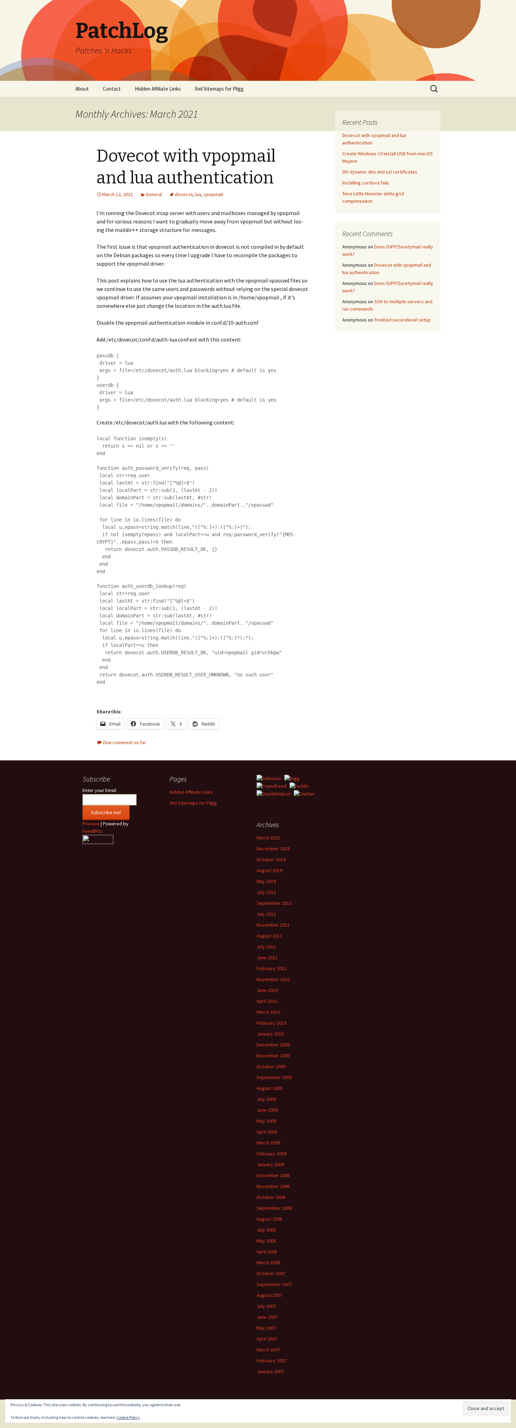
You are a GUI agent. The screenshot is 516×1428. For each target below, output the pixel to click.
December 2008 (273, 1175)
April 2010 (267, 1001)
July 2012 (266, 914)
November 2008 (273, 1186)
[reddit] (299, 786)
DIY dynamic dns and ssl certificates (379, 172)
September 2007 (274, 1284)
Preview (91, 823)
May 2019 (266, 881)
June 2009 (267, 1110)
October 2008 (271, 1197)
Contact (112, 88)
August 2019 (269, 870)
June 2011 (267, 957)
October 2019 (271, 859)
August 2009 (269, 1088)
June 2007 (267, 1317)
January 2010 (270, 1034)
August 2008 (269, 1219)
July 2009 (266, 1099)
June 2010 (267, 990)
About (82, 88)
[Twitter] (304, 793)
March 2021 (268, 838)
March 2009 (268, 1143)
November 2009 (273, 1055)
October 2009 (271, 1066)
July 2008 (266, 1230)
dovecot (184, 194)
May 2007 (266, 1328)
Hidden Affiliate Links (158, 88)
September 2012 (274, 903)
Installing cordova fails (365, 183)
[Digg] (291, 778)
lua (198, 194)
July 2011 (266, 946)
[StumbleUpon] (274, 793)
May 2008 (266, 1241)
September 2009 (274, 1077)
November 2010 (273, 979)
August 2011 (269, 936)
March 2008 (268, 1262)
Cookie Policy (128, 1417)
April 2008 (267, 1251)
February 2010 (271, 1023)
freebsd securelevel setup (402, 320)
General (154, 194)
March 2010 (268, 1012)
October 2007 (271, 1273)
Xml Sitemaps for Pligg (219, 88)
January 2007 (270, 1371)
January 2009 (270, 1164)
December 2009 (273, 1044)
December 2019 (273, 848)
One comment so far (124, 742)
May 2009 (266, 1121)
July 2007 (266, 1306)
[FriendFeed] (271, 786)
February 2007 (271, 1360)
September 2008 (274, 1208)
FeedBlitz (92, 831)
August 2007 (269, 1295)
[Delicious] (269, 778)
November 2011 (273, 925)
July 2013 (266, 892)
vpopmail (213, 194)
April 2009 (267, 1132)
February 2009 (271, 1153)
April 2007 (267, 1339)
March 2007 (268, 1349)
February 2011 (271, 968)
